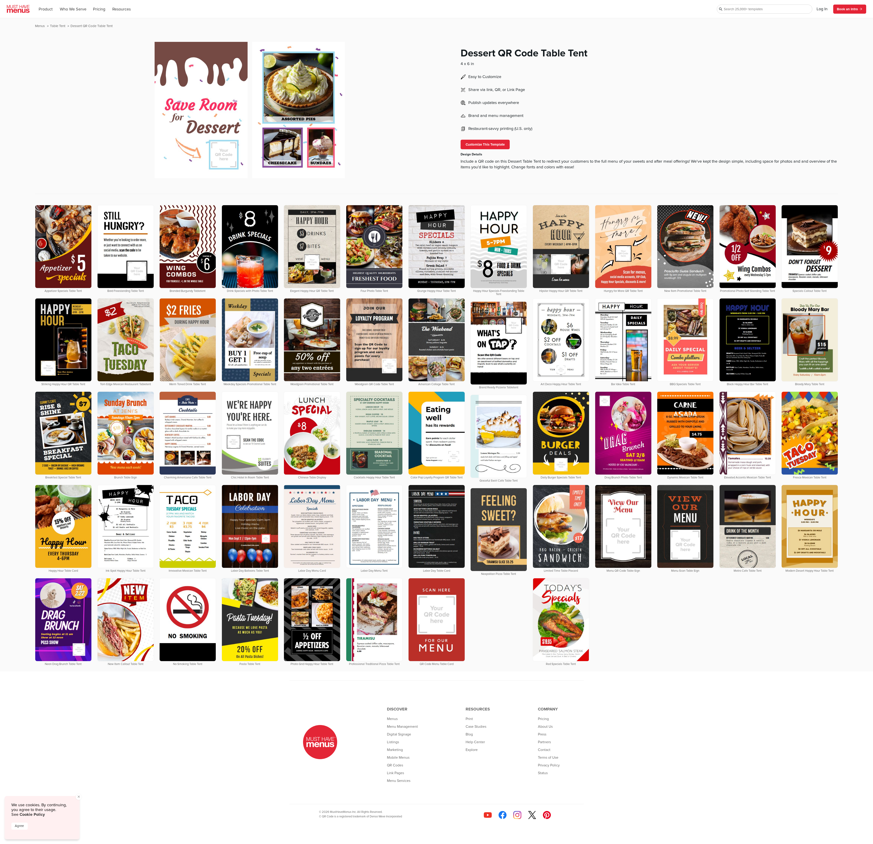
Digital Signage (399, 734)
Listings (393, 742)
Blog (469, 734)
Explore (472, 750)
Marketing (395, 750)
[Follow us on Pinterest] (546, 815)
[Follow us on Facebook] (502, 815)
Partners (544, 742)
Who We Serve (73, 9)
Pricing (99, 9)
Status (543, 773)
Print (469, 719)
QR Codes (395, 765)
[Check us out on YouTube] (487, 815)
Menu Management (402, 726)
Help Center (475, 742)
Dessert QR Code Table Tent (91, 26)
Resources (121, 9)
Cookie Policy (32, 814)
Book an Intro (847, 9)
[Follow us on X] (532, 815)
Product (46, 9)
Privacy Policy (549, 765)
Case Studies (476, 726)
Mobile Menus (398, 757)
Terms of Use (548, 757)
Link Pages (395, 773)
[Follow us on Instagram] (517, 815)
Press (542, 734)
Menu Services (398, 781)
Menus (40, 26)
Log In (822, 9)
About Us (545, 726)
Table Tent (58, 26)
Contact (544, 750)
